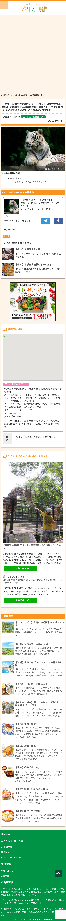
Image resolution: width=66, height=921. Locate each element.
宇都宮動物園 (16, 178)
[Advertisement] (33, 54)
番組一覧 (7, 846)
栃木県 (6, 236)
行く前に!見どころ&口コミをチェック (30, 182)
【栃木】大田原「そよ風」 (29, 249)
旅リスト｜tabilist (12, 857)
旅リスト (27, 919)
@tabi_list (8, 851)
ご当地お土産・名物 (13, 841)
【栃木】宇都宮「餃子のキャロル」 (33, 264)
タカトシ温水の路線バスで (33, 116)
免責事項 (5, 876)
